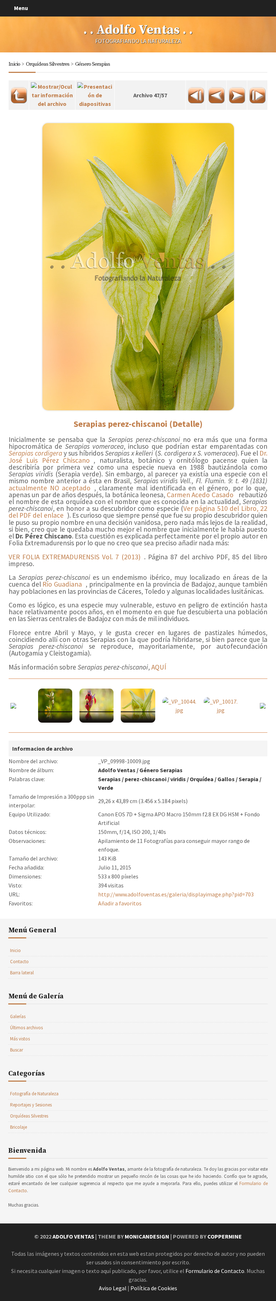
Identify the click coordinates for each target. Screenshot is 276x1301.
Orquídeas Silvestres (47, 64)
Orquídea (201, 779)
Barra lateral (22, 973)
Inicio (14, 64)
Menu (21, 7)
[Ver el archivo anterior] (216, 93)
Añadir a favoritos (120, 903)
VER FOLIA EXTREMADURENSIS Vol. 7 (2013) (75, 556)
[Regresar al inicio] (196, 93)
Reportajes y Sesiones (31, 1105)
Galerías (18, 1016)
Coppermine (224, 1236)
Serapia (248, 779)
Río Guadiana (62, 584)
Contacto (19, 962)
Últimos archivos (26, 1028)
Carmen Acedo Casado (200, 494)
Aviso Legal (112, 1288)
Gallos (226, 779)
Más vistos (20, 1039)
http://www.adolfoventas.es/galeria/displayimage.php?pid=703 (176, 894)
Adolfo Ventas (116, 770)
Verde (105, 787)
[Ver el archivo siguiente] (237, 93)
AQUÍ (158, 667)
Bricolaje (18, 1127)
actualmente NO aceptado (50, 488)
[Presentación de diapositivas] (94, 93)
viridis (178, 779)
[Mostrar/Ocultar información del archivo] (52, 93)
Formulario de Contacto (214, 1270)
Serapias (109, 779)
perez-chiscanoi (145, 779)
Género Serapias (92, 64)
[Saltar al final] (257, 93)
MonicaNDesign (147, 1236)
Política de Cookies (153, 1288)
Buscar (16, 1050)
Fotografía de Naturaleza (34, 1094)
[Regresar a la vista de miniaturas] (19, 93)
